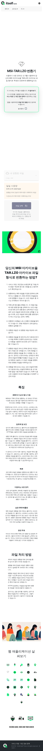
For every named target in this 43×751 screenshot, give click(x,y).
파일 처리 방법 (23, 102)
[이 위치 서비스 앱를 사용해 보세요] (21, 242)
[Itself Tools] (21, 721)
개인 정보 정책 (20, 96)
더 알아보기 (32, 90)
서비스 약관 (15, 743)
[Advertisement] (21, 34)
